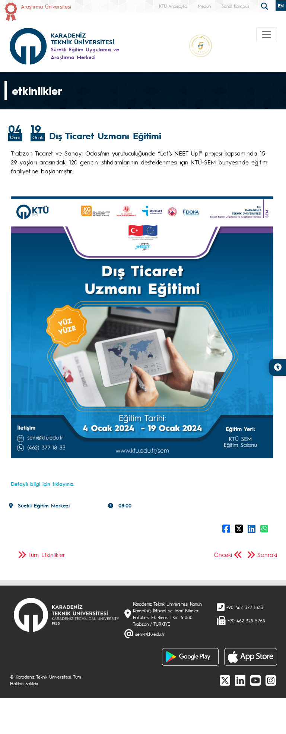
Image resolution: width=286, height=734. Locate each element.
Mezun (204, 6)
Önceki (223, 554)
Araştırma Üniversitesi (46, 6)
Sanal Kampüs (235, 6)
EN (281, 6)
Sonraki (267, 554)
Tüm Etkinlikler (46, 554)
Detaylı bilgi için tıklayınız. (42, 483)
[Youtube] (255, 680)
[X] (225, 680)
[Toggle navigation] (266, 34)
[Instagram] (271, 680)
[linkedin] (240, 680)
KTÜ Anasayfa (173, 6)
